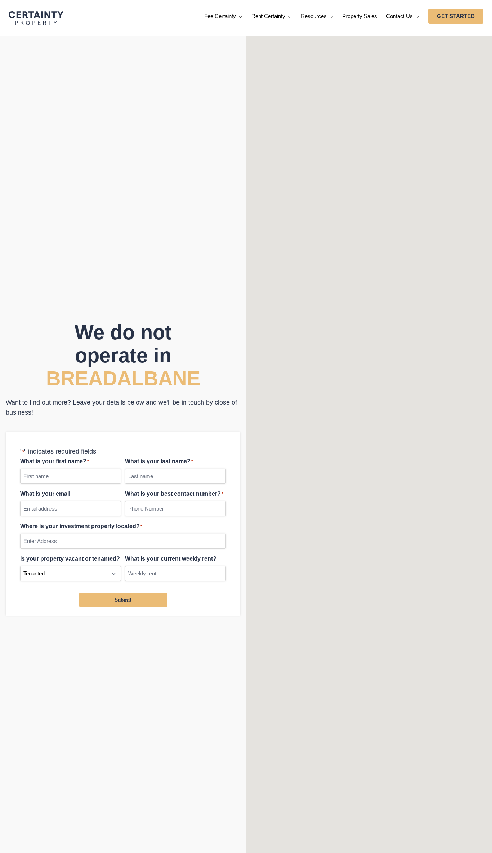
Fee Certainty (220, 16)
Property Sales (359, 16)
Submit (123, 600)
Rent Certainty (269, 16)
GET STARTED (456, 16)
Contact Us (400, 16)
